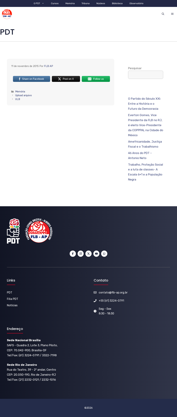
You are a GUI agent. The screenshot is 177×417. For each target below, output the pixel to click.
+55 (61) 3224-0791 (111, 300)
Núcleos (100, 3)
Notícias (12, 305)
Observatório (136, 3)
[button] (163, 14)
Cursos (55, 3)
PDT (9, 292)
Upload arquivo (23, 95)
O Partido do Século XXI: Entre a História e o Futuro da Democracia (144, 103)
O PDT (37, 3)
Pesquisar (135, 68)
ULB (17, 99)
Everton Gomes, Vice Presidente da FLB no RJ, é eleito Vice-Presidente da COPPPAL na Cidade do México (145, 125)
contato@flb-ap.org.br (113, 292)
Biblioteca (117, 3)
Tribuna (86, 3)
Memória (70, 3)
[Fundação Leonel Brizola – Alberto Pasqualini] (7, 14)
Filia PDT (12, 299)
